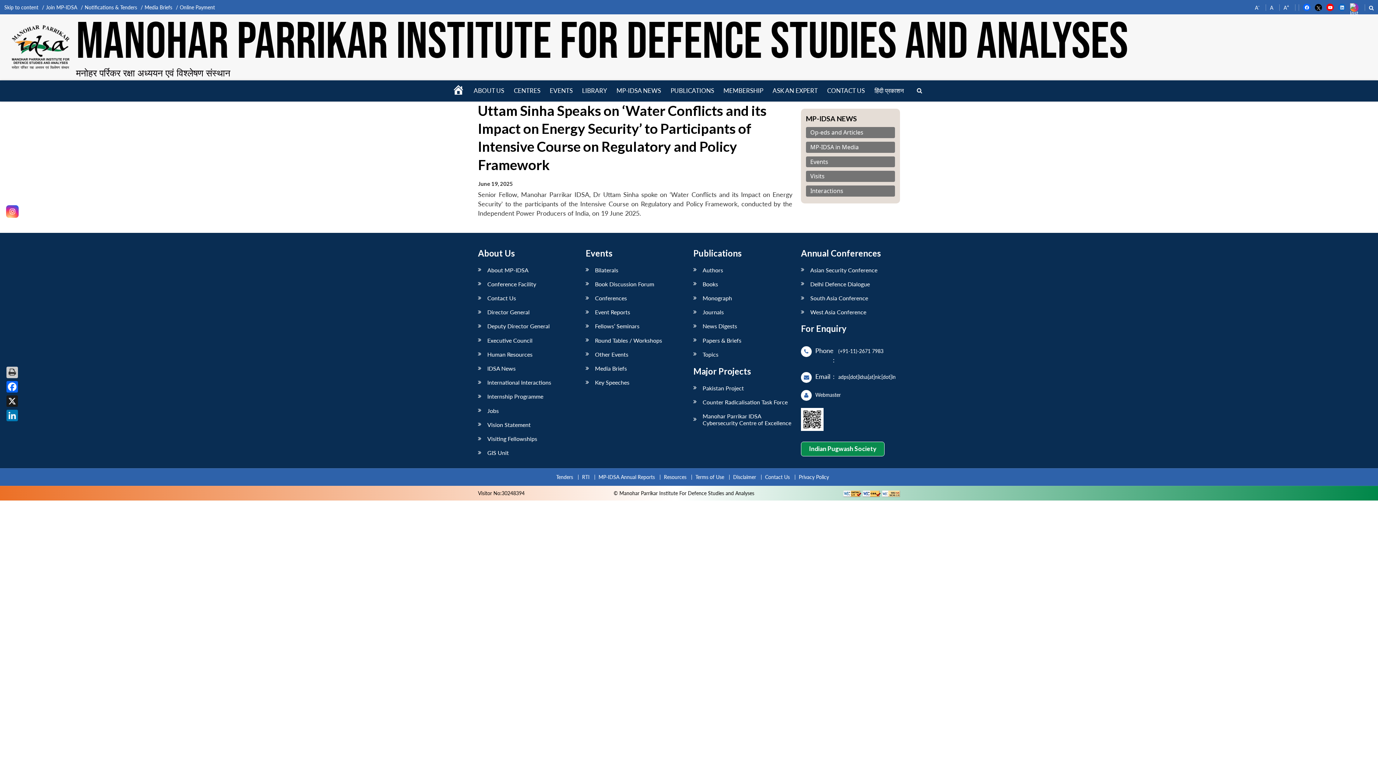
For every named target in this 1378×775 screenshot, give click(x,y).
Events (561, 90)
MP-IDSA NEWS (639, 90)
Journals (713, 312)
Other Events (611, 354)
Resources (675, 477)
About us (489, 90)
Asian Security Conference (843, 270)
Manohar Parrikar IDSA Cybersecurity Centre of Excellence (747, 419)
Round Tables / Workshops (628, 340)
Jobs (493, 410)
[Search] (919, 91)
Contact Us (501, 298)
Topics (710, 354)
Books (710, 284)
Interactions (826, 191)
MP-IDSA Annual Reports (627, 477)
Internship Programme (515, 396)
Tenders (564, 477)
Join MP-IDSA (61, 7)
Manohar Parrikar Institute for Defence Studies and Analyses (602, 42)
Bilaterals (606, 270)
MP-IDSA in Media (834, 147)
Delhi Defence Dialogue (840, 284)
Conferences (611, 298)
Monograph (717, 298)
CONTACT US (846, 90)
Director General (508, 312)
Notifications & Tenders (111, 7)
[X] (12, 401)
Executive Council (510, 340)
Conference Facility (511, 284)
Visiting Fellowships (512, 438)
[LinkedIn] (12, 415)
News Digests (720, 326)
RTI (586, 477)
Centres (527, 90)
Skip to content (21, 7)
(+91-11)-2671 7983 (860, 351)
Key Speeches (612, 382)
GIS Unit (498, 452)
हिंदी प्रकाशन (889, 90)
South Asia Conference (839, 298)
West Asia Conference (838, 312)
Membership (743, 90)
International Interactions (519, 382)
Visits (817, 176)
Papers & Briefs (722, 340)
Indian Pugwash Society (842, 448)
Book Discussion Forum (624, 284)
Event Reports (612, 312)
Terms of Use (709, 477)
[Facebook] (12, 387)
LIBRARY (594, 90)
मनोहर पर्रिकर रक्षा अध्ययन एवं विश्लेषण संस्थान (153, 73)
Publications (692, 90)
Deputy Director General (518, 326)
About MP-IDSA (508, 270)
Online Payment (197, 7)
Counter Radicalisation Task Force (745, 402)
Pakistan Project (723, 388)
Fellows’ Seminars (617, 326)
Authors (713, 270)
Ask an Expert (795, 90)
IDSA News (501, 368)
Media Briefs (158, 7)
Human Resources (510, 354)
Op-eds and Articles (836, 132)
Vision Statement (509, 424)
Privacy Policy (814, 477)
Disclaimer (744, 477)
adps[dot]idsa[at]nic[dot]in (867, 377)
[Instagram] (12, 211)
